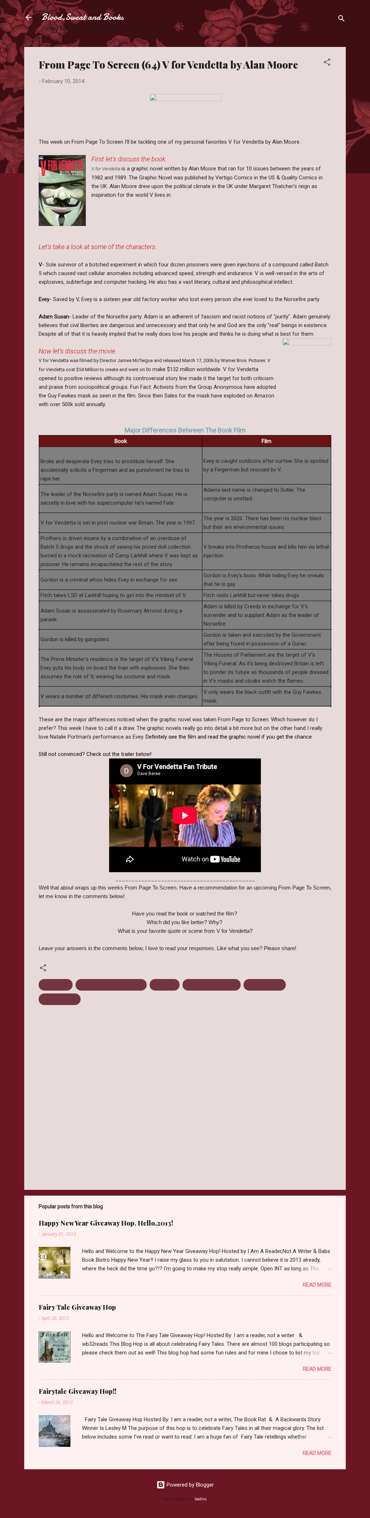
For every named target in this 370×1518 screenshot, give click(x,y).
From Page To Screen (211, 985)
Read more (317, 1285)
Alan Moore (55, 985)
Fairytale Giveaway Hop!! (77, 1391)
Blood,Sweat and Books (83, 17)
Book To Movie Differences (111, 985)
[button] (327, 63)
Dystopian (164, 985)
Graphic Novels (265, 985)
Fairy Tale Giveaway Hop (77, 1307)
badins (201, 1499)
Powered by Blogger (189, 1485)
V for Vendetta (59, 999)
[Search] (341, 20)
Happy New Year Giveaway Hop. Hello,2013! (106, 1223)
